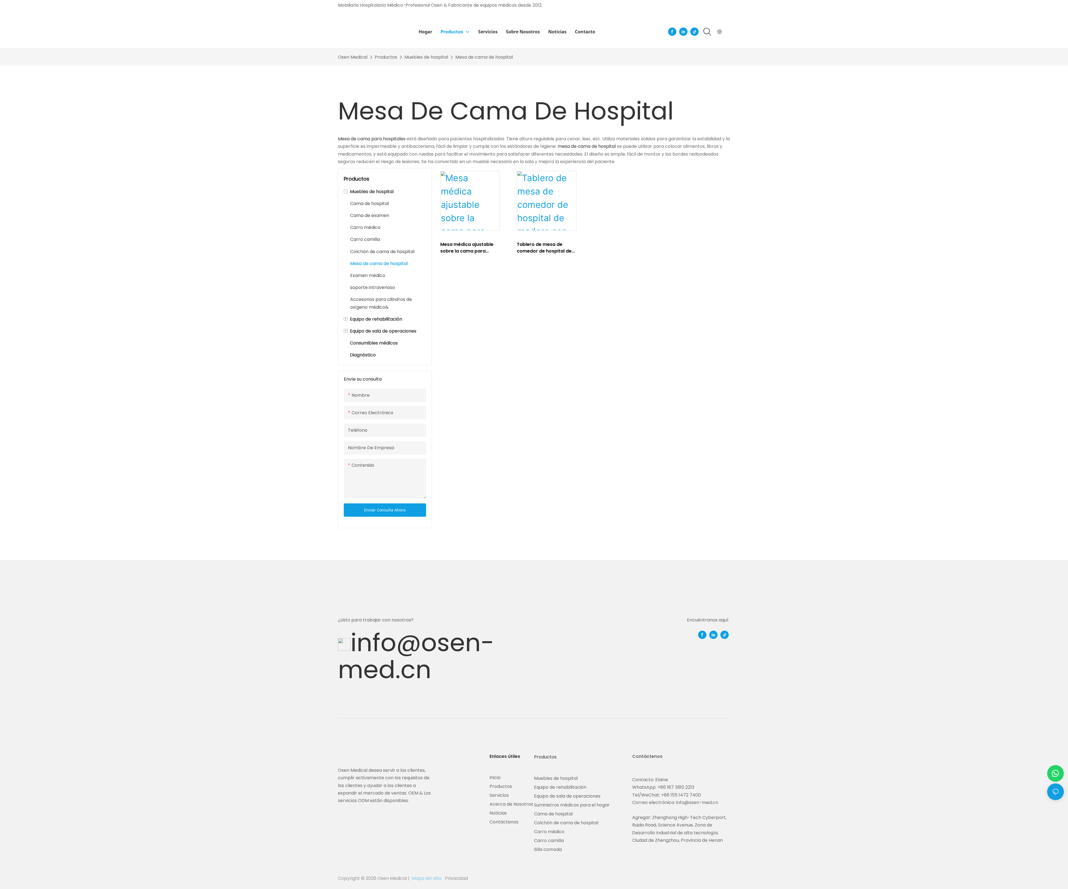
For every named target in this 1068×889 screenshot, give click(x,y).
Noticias (498, 813)
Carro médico (549, 831)
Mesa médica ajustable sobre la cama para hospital (466, 247)
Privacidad (456, 878)
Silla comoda (548, 849)
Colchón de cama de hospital (566, 823)
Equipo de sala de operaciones (567, 796)
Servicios (499, 795)
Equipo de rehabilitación (560, 787)
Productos (386, 57)
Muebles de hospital (426, 57)
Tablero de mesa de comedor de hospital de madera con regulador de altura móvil (546, 247)
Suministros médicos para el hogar (572, 805)
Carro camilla (549, 840)
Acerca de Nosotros (511, 804)
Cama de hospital (553, 814)
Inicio (495, 777)
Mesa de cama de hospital (484, 57)
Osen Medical (352, 57)
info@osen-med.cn (416, 656)
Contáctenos (504, 822)
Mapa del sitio (427, 878)
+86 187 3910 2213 (675, 787)
